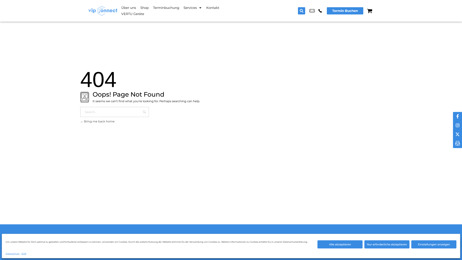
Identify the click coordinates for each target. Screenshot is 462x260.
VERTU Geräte (132, 14)
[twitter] (457, 134)
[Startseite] (102, 11)
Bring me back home (99, 121)
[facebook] (457, 116)
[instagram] (457, 125)
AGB (23, 253)
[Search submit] (301, 10)
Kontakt (212, 8)
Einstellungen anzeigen (434, 244)
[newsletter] (457, 143)
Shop (144, 8)
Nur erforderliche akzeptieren (387, 244)
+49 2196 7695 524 (320, 11)
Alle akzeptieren (340, 244)
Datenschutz (12, 253)
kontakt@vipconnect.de (312, 11)
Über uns (128, 8)
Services (190, 8)
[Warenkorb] (369, 11)
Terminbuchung (166, 8)
